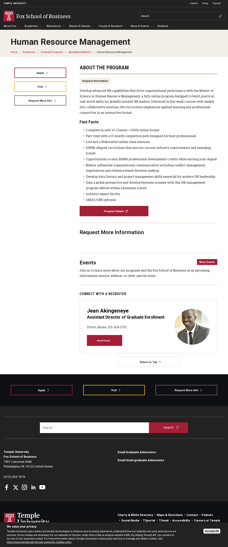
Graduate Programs (52, 52)
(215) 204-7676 (14, 477)
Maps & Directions (170, 515)
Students (162, 26)
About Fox (10, 26)
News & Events (140, 26)
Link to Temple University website (27, 519)
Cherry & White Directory (135, 515)
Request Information (95, 81)
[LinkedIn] (33, 488)
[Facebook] (7, 488)
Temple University (15, 3)
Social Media (130, 520)
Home (14, 52)
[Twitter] (15, 488)
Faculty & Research (110, 26)
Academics (31, 26)
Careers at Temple (207, 520)
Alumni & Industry (79, 26)
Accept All (212, 531)
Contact (194, 3)
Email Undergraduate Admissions (141, 460)
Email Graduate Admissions (137, 452)
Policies (207, 515)
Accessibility (181, 520)
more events (207, 262)
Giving (205, 3)
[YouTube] (42, 488)
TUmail (164, 520)
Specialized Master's (80, 52)
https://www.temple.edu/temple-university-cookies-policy (39, 542)
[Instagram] (24, 488)
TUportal (216, 3)
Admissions (53, 26)
